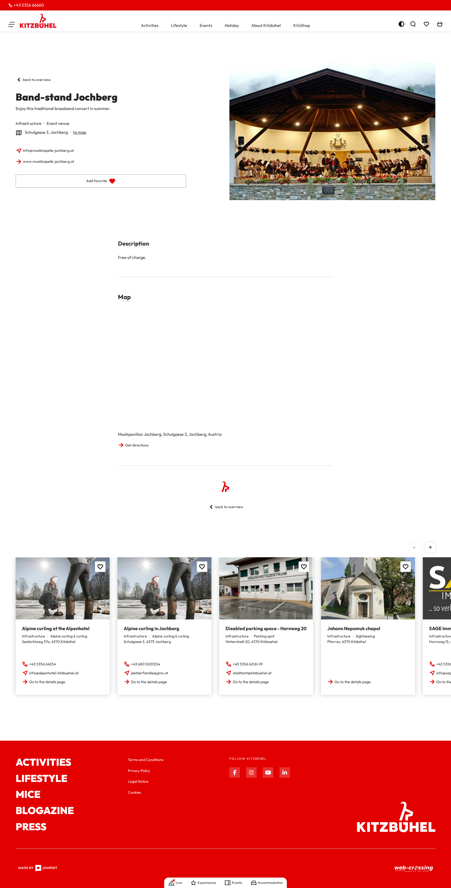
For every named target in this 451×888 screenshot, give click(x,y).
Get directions (137, 445)
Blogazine (45, 811)
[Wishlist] (426, 24)
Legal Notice (138, 781)
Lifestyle (179, 25)
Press (31, 827)
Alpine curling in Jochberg (151, 628)
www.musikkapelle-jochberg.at (48, 161)
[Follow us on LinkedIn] (285, 772)
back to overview (37, 79)
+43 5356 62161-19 (248, 664)
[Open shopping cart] (440, 24)
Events (206, 25)
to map (79, 132)
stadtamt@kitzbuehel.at (252, 673)
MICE (28, 794)
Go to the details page (47, 682)
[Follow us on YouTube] (268, 772)
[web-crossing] (414, 868)
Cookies (134, 792)
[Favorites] (100, 566)
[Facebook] (234, 772)
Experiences (207, 882)
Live (179, 882)
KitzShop (301, 25)
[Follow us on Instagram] (251, 772)
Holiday (232, 25)
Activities (149, 25)
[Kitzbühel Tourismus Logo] (38, 21)
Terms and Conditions (145, 759)
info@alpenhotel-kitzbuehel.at (54, 673)
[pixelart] (38, 868)
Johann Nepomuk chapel (353, 628)
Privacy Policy (139, 770)
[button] (11, 24)
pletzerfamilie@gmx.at (149, 673)
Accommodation (270, 882)
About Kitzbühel (266, 25)
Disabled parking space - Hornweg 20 (266, 628)
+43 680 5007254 (145, 664)
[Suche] (413, 24)
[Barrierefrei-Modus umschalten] (401, 24)
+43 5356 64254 (42, 664)
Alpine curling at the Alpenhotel (56, 628)
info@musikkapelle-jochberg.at (48, 150)
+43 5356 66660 (29, 5)
